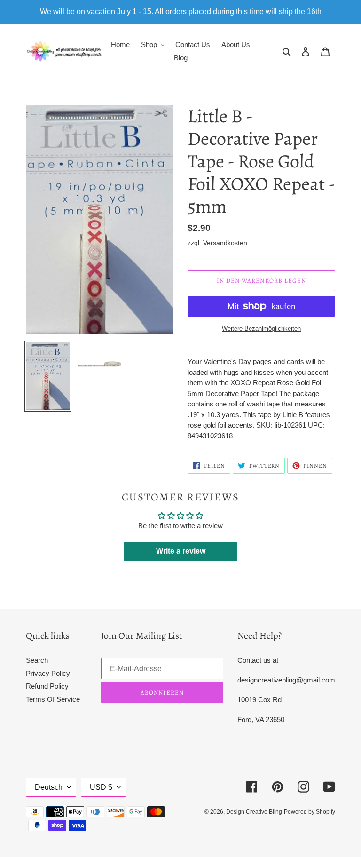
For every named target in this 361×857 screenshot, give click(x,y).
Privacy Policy (48, 673)
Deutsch (49, 787)
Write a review (180, 551)
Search (37, 660)
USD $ (101, 787)
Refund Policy (47, 686)
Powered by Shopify (309, 812)
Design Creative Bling (254, 812)
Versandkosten (225, 242)
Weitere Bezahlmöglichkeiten (261, 328)
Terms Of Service (53, 699)
